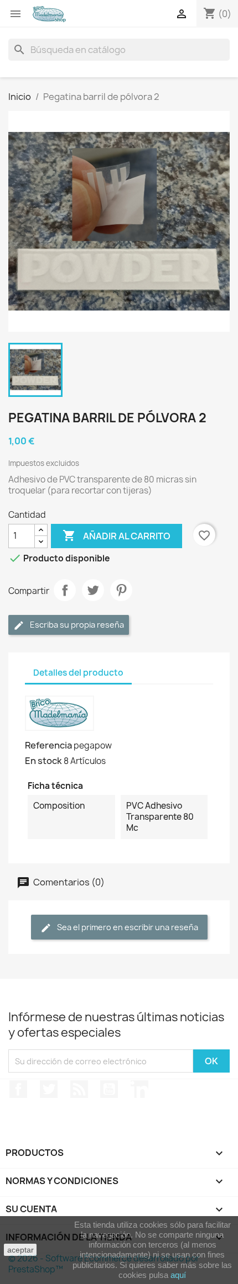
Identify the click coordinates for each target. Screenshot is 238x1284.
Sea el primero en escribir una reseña (126, 927)
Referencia (48, 745)
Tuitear (93, 590)
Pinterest (121, 590)
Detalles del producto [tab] (78, 672)
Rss (79, 1089)
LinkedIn (139, 1089)
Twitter (49, 1089)
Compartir (65, 590)
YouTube (109, 1089)
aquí (178, 1275)
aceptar (20, 1249)
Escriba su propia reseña (76, 624)
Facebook (18, 1089)
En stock (43, 760)
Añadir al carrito (116, 535)
